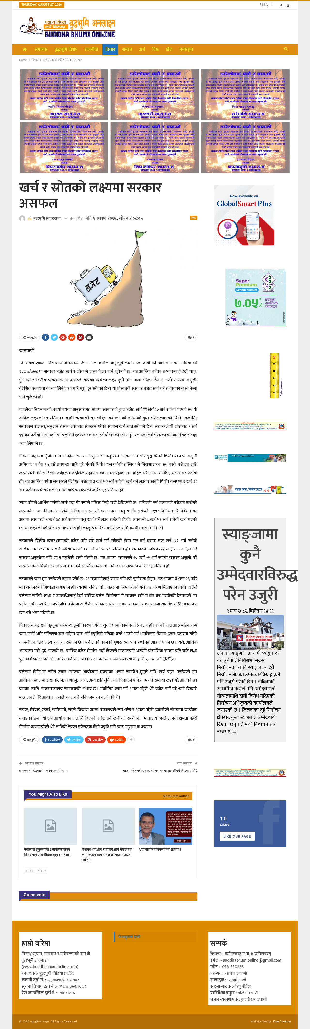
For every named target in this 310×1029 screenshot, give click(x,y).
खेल (169, 49)
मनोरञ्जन (186, 49)
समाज (127, 49)
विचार (110, 49)
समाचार (41, 49)
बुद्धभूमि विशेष (66, 49)
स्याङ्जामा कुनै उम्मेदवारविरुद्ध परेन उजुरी (257, 565)
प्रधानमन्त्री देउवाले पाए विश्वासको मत (43, 771)
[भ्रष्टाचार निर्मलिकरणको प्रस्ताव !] (165, 826)
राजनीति (91, 49)
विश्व (155, 49)
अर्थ (142, 49)
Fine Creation (282, 1021)
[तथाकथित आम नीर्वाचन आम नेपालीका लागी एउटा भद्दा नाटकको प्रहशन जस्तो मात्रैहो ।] (108, 826)
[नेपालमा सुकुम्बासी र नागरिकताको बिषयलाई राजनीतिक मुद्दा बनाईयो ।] (50, 826)
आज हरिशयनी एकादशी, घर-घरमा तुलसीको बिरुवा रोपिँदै (160, 771)
